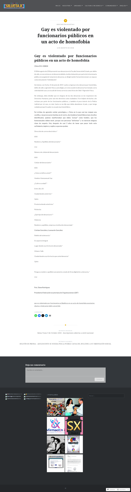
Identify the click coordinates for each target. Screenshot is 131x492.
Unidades (77, 5)
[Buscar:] (106, 396)
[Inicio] (56, 407)
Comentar (99, 379)
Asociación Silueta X (65, 24)
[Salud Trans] (74, 407)
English (123, 5)
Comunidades (111, 5)
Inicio (58, 5)
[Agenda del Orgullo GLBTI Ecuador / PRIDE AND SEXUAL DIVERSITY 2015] (74, 445)
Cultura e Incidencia (93, 5)
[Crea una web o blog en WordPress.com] (65, 488)
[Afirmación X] (56, 426)
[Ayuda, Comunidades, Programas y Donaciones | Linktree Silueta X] (74, 426)
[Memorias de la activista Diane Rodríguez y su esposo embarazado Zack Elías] (56, 445)
